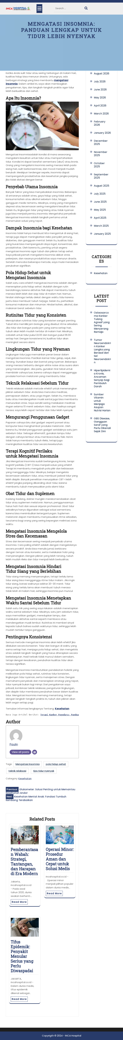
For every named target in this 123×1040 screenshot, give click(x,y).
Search (86, 7)
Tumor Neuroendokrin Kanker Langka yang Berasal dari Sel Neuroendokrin (102, 351)
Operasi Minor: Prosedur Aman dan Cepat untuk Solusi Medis (60, 859)
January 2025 (102, 234)
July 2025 (100, 194)
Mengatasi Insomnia (28, 764)
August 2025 (101, 186)
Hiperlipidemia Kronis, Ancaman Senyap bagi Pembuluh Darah (102, 378)
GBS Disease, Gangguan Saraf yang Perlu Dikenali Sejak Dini (102, 425)
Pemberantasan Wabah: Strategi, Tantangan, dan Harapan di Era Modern (24, 861)
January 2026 (102, 133)
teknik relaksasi (17, 770)
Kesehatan (62, 708)
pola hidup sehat (56, 764)
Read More (19, 902)
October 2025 (99, 164)
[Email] (34, 752)
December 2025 (101, 142)
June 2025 (100, 202)
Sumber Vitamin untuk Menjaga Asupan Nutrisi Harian (102, 402)
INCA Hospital (73, 1035)
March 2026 (101, 113)
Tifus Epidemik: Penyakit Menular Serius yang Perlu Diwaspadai (22, 956)
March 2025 (101, 226)
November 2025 (100, 153)
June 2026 (100, 89)
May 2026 (100, 97)
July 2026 (100, 81)
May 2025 (100, 210)
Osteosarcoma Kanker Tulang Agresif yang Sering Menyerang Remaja (102, 322)
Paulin (14, 744)
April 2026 (100, 105)
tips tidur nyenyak (43, 770)
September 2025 (101, 176)
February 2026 (99, 123)
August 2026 (101, 73)
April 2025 (100, 218)
